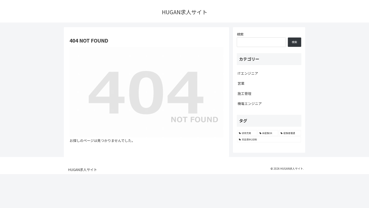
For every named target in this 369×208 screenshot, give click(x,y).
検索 (240, 34)
